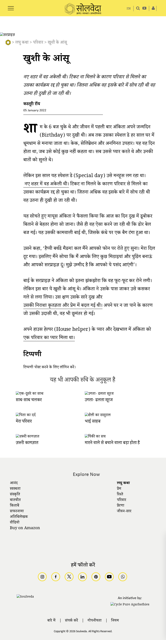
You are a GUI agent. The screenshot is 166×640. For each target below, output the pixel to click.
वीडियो (14, 523)
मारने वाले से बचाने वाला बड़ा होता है (112, 443)
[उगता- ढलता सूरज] (99, 394)
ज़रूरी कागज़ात (27, 443)
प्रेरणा (120, 506)
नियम (115, 621)
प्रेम (119, 489)
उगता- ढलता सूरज (99, 400)
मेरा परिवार (24, 421)
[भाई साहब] (98, 415)
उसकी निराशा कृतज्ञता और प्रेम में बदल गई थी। (62, 306)
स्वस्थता (15, 489)
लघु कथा (22, 43)
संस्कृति (15, 495)
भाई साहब (93, 421)
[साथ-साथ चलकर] (29, 394)
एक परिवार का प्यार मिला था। (49, 338)
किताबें (14, 506)
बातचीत (15, 500)
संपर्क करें (71, 621)
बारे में (51, 621)
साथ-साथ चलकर (29, 400)
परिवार (38, 43)
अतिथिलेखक (19, 517)
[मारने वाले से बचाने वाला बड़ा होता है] (95, 437)
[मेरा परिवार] (26, 415)
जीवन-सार (124, 512)
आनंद (14, 483)
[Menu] (11, 6)
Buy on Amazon (25, 528)
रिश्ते (120, 495)
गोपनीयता (95, 621)
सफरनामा (17, 512)
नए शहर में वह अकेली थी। (46, 184)
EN (129, 9)
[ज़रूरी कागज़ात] (27, 437)
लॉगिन (64, 368)
